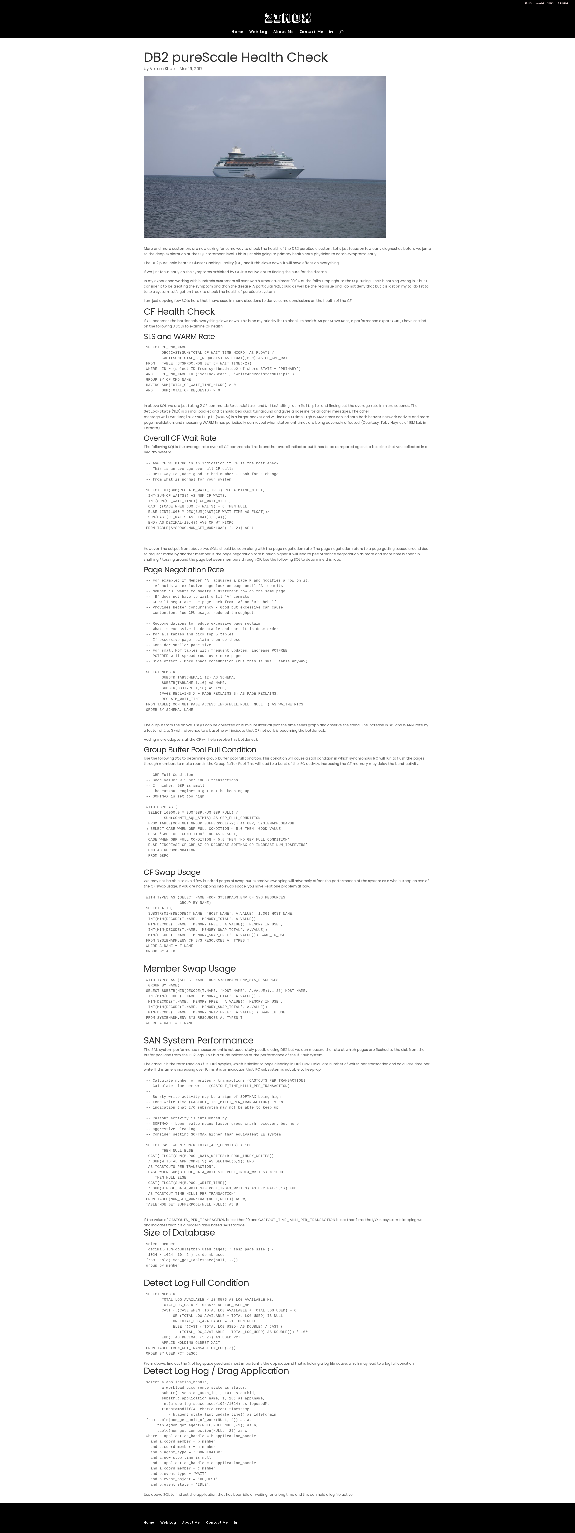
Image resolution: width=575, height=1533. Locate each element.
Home (237, 32)
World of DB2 (545, 3)
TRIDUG (563, 3)
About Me (283, 32)
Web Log (258, 32)
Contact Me (311, 32)
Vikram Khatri (163, 68)
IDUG (528, 3)
